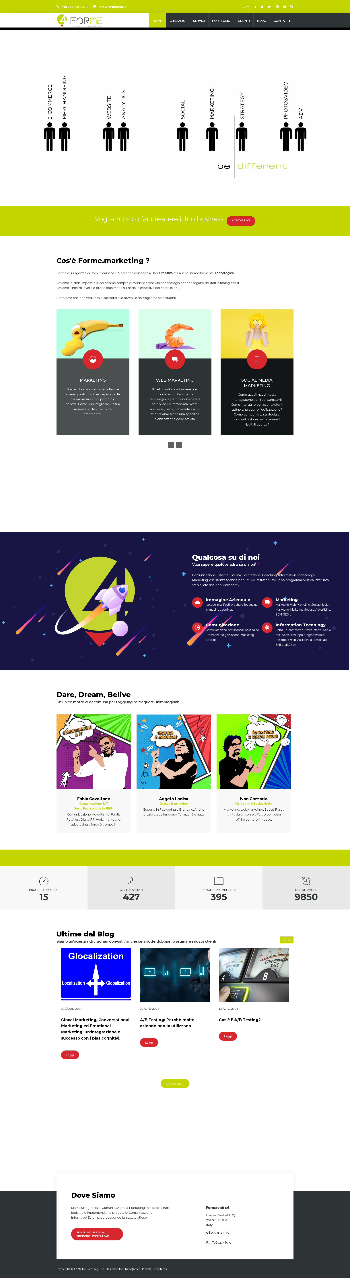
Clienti (244, 21)
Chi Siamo (178, 21)
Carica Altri (175, 1083)
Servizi (199, 21)
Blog (261, 21)
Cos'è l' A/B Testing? (240, 1020)
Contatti (282, 21)
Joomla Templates (154, 1269)
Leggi (70, 1055)
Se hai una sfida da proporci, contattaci (93, 1234)
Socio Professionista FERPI (93, 808)
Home (157, 21)
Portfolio (221, 21)
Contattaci (241, 220)
